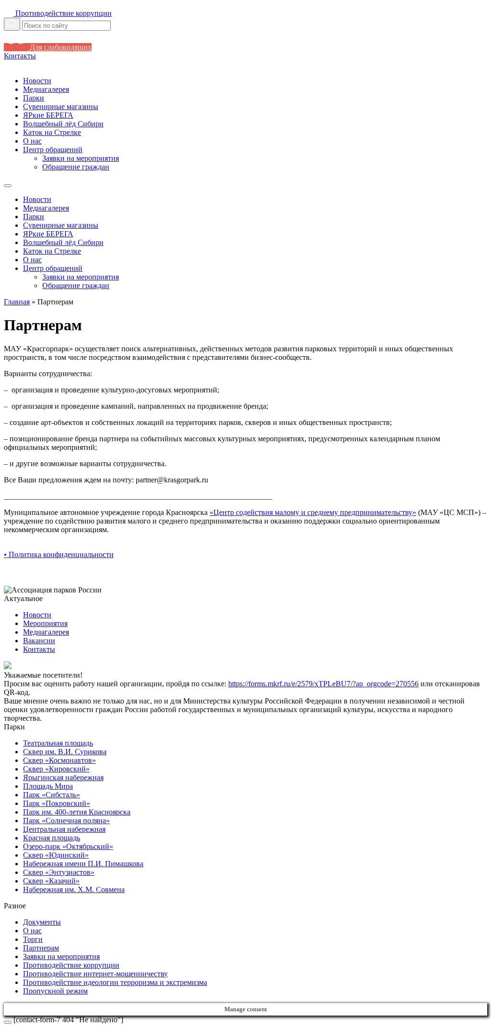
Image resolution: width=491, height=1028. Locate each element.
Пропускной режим (55, 991)
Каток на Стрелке (52, 132)
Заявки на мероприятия (80, 158)
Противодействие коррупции (71, 965)
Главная (17, 302)
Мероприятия (45, 623)
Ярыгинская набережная (63, 777)
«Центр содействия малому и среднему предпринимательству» (313, 512)
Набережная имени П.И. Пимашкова (83, 864)
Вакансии (39, 641)
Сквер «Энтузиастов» (58, 872)
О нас (32, 141)
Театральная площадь (58, 743)
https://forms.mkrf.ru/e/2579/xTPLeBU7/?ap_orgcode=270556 (323, 684)
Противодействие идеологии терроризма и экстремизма (115, 982)
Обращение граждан (75, 167)
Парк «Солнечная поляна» (66, 820)
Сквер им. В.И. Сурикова (64, 752)
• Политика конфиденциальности (59, 554)
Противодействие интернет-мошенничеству (95, 974)
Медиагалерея (46, 89)
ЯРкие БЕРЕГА (48, 115)
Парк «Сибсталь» (51, 795)
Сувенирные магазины (60, 106)
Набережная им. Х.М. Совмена (74, 889)
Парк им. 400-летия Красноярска (76, 812)
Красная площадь (51, 838)
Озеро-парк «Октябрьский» (68, 846)
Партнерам (41, 948)
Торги (33, 939)
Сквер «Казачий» (51, 881)
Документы (42, 922)
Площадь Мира (48, 786)
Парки (33, 98)
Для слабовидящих (60, 47)
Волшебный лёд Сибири (63, 124)
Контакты (20, 56)
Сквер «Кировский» (56, 769)
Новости (37, 81)
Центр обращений (52, 149)
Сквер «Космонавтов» (59, 760)
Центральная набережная (64, 829)
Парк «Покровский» (56, 803)
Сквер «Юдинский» (56, 855)
